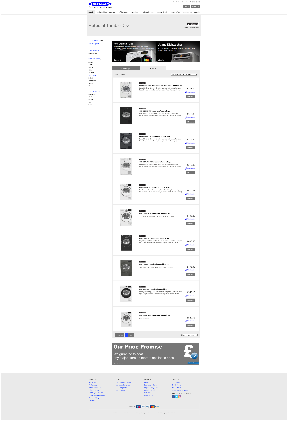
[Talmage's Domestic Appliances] (100, 5)
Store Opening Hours (180, 390)
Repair (146, 382)
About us (92, 382)
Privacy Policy (94, 398)
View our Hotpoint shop (191, 28)
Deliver (147, 393)
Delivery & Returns (96, 393)
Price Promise (94, 390)
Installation (148, 395)
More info (190, 96)
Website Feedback (96, 387)
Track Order (176, 2)
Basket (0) (195, 6)
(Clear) (101, 40)
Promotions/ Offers (124, 382)
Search (187, 6)
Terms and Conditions (97, 395)
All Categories (122, 387)
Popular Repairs (150, 390)
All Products (121, 390)
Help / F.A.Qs (177, 387)
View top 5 (126, 68)
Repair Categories (151, 387)
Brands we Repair (151, 385)
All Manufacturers (123, 385)
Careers (92, 400)
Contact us (185, 2)
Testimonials (93, 385)
